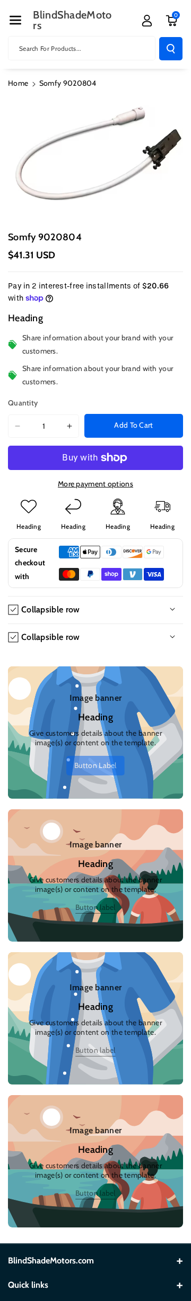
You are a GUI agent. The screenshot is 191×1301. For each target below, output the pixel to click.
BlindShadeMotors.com (51, 1260)
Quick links (28, 1285)
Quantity (23, 403)
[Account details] (147, 20)
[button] (15, 20)
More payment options (95, 484)
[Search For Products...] (171, 48)
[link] (95, 765)
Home (18, 83)
